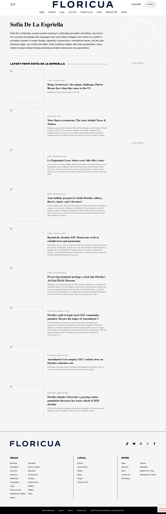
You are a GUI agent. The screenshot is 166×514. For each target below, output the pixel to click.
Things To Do (86, 12)
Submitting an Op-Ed (148, 474)
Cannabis (31, 463)
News (41, 12)
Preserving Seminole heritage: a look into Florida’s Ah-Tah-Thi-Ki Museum (76, 278)
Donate (150, 4)
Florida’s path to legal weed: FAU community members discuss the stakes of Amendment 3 (73, 316)
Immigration (14, 482)
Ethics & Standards (48, 510)
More (125, 458)
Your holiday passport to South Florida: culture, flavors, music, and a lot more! (74, 199)
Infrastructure (33, 482)
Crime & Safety (34, 467)
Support (61, 510)
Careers (70, 510)
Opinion (51, 12)
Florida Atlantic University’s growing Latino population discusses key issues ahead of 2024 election (73, 400)
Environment (33, 474)
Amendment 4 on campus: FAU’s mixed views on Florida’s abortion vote (75, 361)
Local (62, 12)
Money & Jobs (15, 490)
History (80, 470)
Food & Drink (82, 467)
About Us (124, 467)
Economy (13, 470)
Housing (31, 478)
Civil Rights (14, 467)
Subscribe (136, 4)
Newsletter (111, 12)
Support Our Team (147, 470)
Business (13, 463)
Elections (51, 311)
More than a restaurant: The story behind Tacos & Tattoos (76, 122)
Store (124, 12)
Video (99, 12)
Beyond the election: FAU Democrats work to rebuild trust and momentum (73, 239)
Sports (12, 497)
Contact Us (125, 474)
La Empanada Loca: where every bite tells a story (76, 160)
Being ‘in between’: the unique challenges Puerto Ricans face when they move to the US (75, 86)
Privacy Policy (81, 510)
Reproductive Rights (18, 493)
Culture (80, 463)
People (80, 478)
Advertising (125, 478)
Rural (30, 493)
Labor (12, 486)
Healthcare (14, 478)
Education (32, 470)
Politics (72, 12)
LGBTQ (31, 486)
